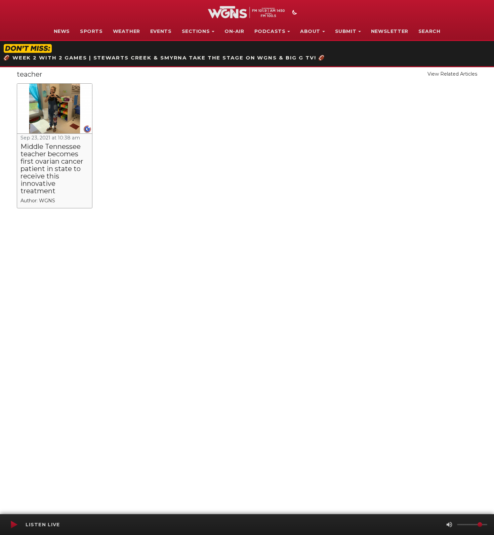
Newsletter (389, 31)
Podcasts (270, 31)
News (62, 31)
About (310, 31)
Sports (91, 31)
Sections (196, 31)
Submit (346, 31)
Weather (126, 31)
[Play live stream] (14, 525)
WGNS (47, 201)
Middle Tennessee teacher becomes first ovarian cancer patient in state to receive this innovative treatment (51, 168)
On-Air (234, 31)
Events (161, 31)
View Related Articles (452, 74)
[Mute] (449, 525)
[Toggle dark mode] (293, 13)
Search (429, 31)
